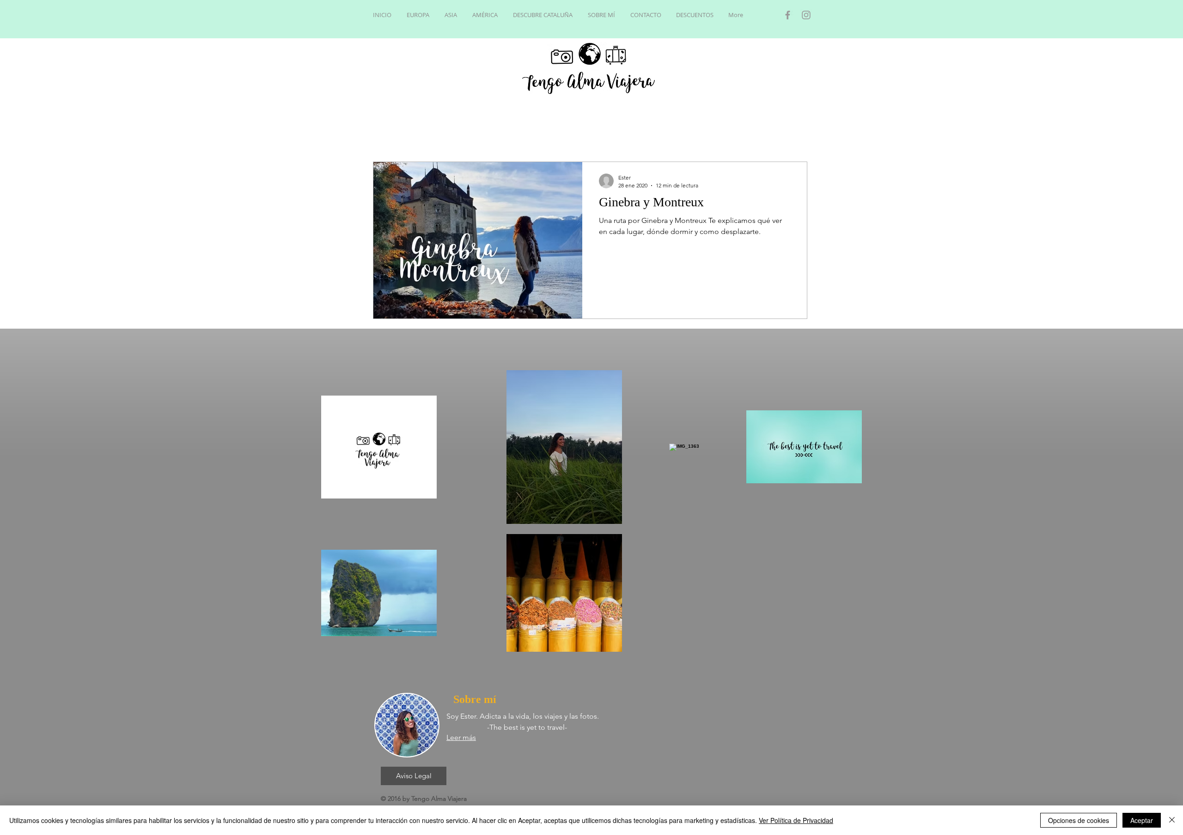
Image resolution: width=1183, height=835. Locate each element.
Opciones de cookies (1078, 820)
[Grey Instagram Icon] (806, 15)
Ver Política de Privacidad (796, 820)
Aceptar (1141, 820)
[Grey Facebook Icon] (787, 15)
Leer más (461, 737)
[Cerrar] (1171, 820)
